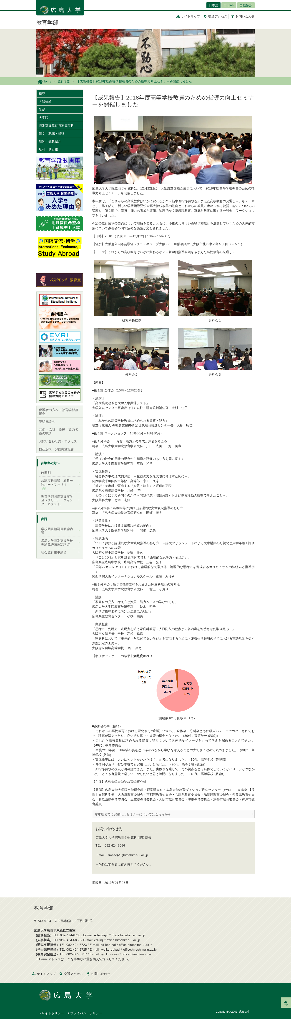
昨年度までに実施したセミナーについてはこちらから (133, 814)
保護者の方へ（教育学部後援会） (58, 412)
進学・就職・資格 (51, 133)
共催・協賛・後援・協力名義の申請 (58, 431)
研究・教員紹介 (50, 141)
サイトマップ (190, 16)
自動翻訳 (246, 5)
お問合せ (245, 16)
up (286, 1004)
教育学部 (47, 23)
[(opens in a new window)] (59, 197)
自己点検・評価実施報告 (56, 449)
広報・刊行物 (48, 149)
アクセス (217, 16)
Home (47, 81)
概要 (42, 94)
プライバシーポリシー (86, 1013)
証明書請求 (47, 422)
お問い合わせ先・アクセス (58, 441)
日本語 (213, 5)
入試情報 (45, 102)
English (229, 5)
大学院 (43, 118)
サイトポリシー (53, 1013)
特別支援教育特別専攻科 (56, 125)
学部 (42, 110)
